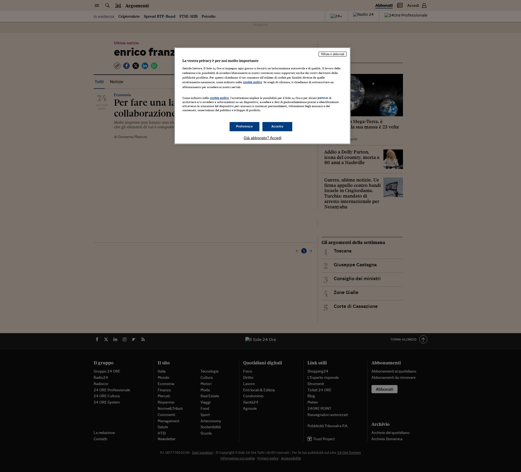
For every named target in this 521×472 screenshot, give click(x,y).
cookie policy (252, 82)
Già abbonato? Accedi (262, 138)
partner (322, 97)
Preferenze (244, 126)
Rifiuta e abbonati (332, 54)
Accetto (277, 126)
